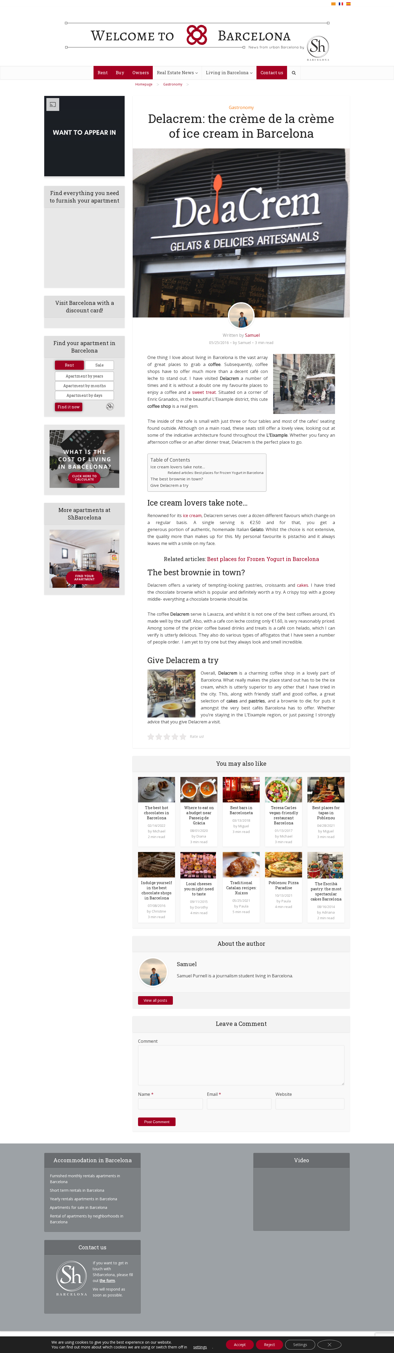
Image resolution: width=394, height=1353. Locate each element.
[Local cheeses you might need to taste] (198, 865)
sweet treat (204, 392)
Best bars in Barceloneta (241, 810)
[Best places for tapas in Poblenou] (325, 789)
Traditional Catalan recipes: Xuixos (241, 887)
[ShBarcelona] (197, 36)
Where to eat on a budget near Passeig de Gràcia (199, 815)
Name (146, 1094)
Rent (103, 72)
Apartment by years (84, 376)
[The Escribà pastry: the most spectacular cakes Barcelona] (325, 865)
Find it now (69, 406)
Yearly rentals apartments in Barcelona (83, 1198)
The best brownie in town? (176, 478)
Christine (159, 911)
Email (214, 1094)
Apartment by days (84, 395)
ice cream (192, 515)
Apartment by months (84, 385)
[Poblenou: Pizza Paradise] (283, 864)
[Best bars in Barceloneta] (241, 789)
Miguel (243, 826)
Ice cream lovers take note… (177, 466)
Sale (99, 365)
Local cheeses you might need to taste (199, 888)
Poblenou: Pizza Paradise (284, 885)
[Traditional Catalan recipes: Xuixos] (241, 864)
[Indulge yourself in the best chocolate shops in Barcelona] (156, 864)
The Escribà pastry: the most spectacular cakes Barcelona (326, 891)
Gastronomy (241, 107)
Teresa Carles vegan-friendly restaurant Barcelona (283, 815)
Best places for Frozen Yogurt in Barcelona (263, 558)
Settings (300, 1344)
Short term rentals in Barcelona (77, 1190)
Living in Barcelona (227, 72)
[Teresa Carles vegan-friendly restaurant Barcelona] (283, 789)
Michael (159, 831)
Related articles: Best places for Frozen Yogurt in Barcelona (215, 472)
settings (200, 1347)
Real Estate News (175, 72)
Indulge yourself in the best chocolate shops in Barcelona (156, 890)
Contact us (272, 72)
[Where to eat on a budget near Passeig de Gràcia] (198, 789)
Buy (120, 72)
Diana (201, 836)
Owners (140, 72)
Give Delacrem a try (169, 485)
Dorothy (201, 907)
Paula (243, 906)
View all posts (155, 1000)
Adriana (328, 912)
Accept (240, 1344)
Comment (148, 1041)
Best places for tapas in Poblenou (326, 812)
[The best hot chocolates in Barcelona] (156, 789)
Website (284, 1094)
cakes (302, 585)
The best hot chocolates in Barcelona (156, 812)
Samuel (252, 335)
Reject (269, 1344)
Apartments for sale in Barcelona (78, 1207)
